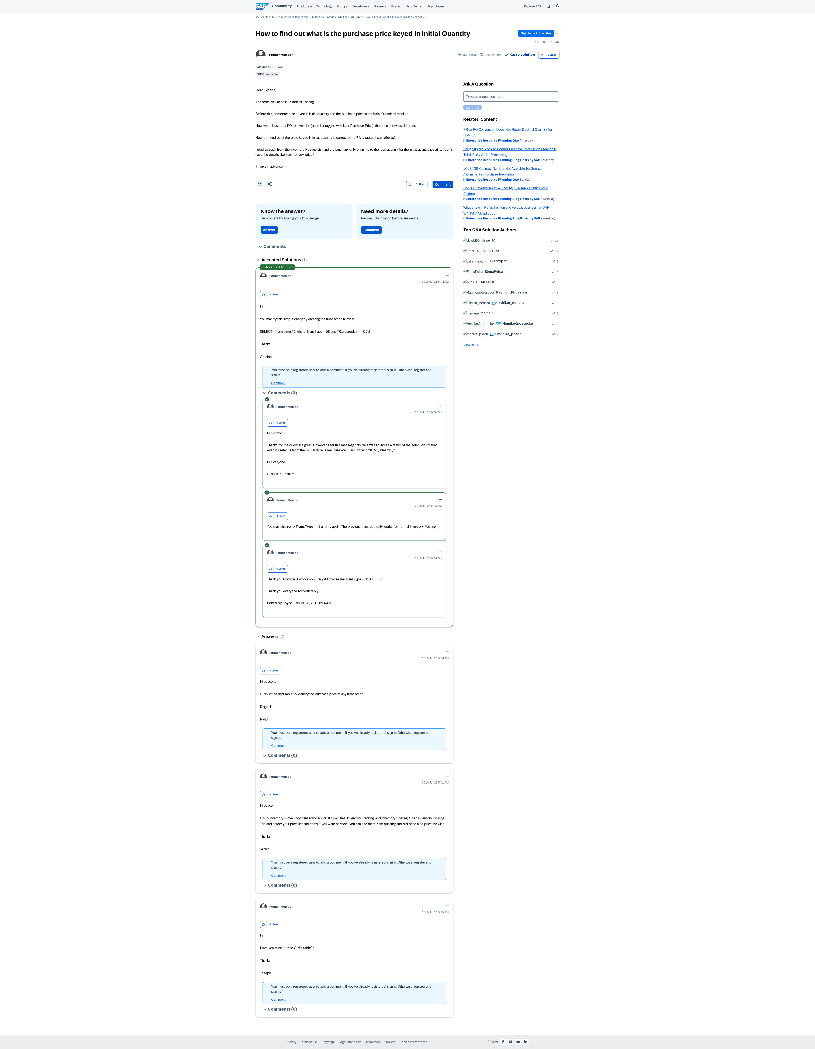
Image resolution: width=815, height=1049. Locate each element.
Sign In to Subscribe (536, 33)
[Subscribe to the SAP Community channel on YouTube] (518, 1041)
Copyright (328, 1042)
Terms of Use (309, 1042)
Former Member (281, 54)
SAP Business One (267, 74)
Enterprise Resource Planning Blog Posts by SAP (503, 160)
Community (282, 6)
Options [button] (556, 34)
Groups (342, 6)
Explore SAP (532, 6)
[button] (541, 55)
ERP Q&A (356, 16)
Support (390, 1042)
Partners (380, 6)
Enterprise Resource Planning (329, 16)
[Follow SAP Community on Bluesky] (510, 1041)
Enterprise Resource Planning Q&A (492, 140)
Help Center (414, 6)
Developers (361, 6)
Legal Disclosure (350, 1042)
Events (396, 6)
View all (469, 345)
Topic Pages (436, 6)
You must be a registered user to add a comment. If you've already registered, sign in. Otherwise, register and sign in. (351, 372)
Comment (443, 184)
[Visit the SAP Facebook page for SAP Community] (502, 1041)
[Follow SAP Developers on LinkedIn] (525, 1041)
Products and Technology (314, 6)
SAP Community (265, 16)
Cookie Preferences (413, 1042)
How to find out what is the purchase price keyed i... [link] (394, 16)
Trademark (373, 1042)
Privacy (291, 1042)
